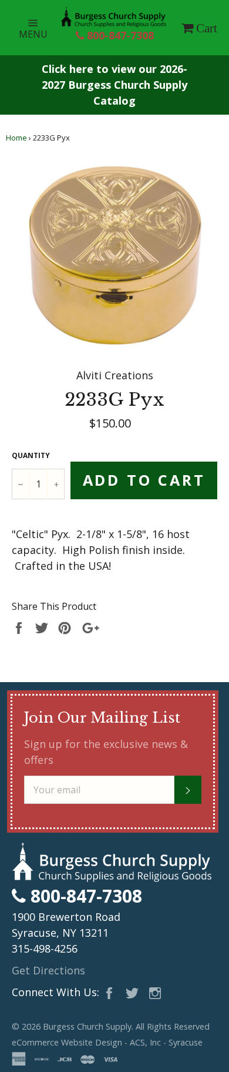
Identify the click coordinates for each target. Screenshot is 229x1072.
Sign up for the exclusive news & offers (106, 752)
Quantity (31, 455)
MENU (39, 27)
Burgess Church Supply (87, 1026)
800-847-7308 (119, 35)
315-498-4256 (45, 948)
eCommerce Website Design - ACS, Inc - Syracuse (107, 1042)
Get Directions (48, 970)
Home (16, 137)
